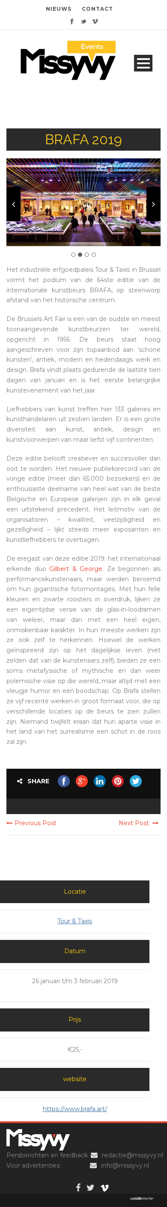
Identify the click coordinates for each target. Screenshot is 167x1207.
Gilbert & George (75, 569)
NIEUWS (59, 9)
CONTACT (97, 9)
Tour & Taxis (74, 921)
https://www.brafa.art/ (75, 1109)
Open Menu (143, 63)
